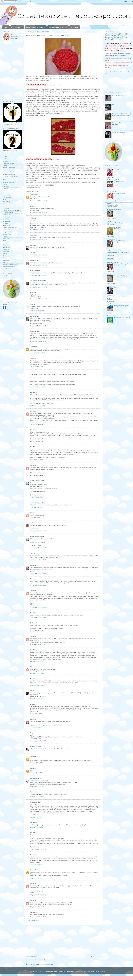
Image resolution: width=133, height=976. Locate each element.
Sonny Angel (6, 247)
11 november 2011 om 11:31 (38, 560)
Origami (5, 223)
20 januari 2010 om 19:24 (37, 353)
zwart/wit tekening (8, 268)
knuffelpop (6, 208)
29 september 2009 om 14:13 (38, 299)
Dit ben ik (6, 180)
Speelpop (6, 249)
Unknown (33, 194)
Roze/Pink (116, 228)
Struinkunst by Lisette (37, 280)
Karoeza (32, 235)
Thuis (4, 258)
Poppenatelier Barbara (114, 209)
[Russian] (120, 35)
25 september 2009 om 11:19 (38, 229)
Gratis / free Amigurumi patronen (35, 27)
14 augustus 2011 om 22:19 (38, 531)
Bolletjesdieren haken (119, 193)
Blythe (5, 169)
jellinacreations (34, 778)
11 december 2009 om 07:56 (38, 341)
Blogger (103, 971)
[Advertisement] (63, 940)
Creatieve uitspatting (9, 174)
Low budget (6, 216)
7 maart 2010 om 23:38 (36, 366)
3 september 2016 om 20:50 (38, 895)
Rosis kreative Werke (113, 180)
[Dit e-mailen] (46, 185)
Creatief (109, 168)
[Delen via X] (49, 185)
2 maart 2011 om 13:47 (36, 424)
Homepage (64, 956)
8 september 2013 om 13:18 (38, 786)
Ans (31, 690)
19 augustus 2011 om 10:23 (38, 548)
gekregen (6, 186)
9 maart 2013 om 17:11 (36, 763)
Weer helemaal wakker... (120, 276)
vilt (4, 262)
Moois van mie (34, 746)
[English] (108, 34)
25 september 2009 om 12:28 (38, 239)
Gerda (32, 870)
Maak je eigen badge (7, 309)
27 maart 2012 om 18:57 (37, 698)
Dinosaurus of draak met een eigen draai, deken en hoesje (121, 306)
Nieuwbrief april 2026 (112, 205)
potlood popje (7, 234)
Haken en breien (35, 187)
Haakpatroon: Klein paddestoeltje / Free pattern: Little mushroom (122, 114)
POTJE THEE (111, 286)
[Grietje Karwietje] (4, 308)
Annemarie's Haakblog (114, 191)
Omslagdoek (6, 221)
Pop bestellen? (74, 27)
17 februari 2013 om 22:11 (37, 751)
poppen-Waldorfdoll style (10, 227)
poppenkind (6, 229)
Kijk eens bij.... (7, 201)
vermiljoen (33, 260)
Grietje (32, 411)
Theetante (6, 256)
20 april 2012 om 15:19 (36, 727)
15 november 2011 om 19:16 (38, 573)
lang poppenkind (8, 212)
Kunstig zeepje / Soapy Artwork (12, 210)
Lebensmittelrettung (119, 181)
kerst (4, 199)
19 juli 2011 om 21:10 (36, 517)
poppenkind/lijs (7, 232)
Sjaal (4, 240)
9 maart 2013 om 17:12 (36, 773)
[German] (121, 34)
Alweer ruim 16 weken (118, 132)
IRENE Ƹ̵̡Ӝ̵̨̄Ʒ (33, 316)
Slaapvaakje (6, 245)
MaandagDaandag (112, 262)
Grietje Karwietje (6, 304)
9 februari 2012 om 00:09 (37, 661)
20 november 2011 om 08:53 (38, 607)
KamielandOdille (112, 316)
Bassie (5, 165)
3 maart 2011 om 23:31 (36, 441)
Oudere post (96, 956)
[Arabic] (108, 39)
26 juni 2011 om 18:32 (36, 497)
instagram (109, 299)
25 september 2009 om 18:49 (38, 255)
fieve (108, 298)
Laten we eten (7, 214)
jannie (32, 206)
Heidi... (32, 523)
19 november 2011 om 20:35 (38, 585)
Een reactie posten (33, 920)
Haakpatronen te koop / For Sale (58, 27)
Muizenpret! (117, 211)
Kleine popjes (7, 206)
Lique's (109, 304)
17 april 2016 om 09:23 (36, 864)
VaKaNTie (116, 287)
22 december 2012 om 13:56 (38, 741)
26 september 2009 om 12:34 (38, 275)
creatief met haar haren (10, 172)
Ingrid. (32, 292)
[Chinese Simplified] (117, 39)
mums (32, 565)
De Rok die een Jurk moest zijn (122, 317)
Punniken (6, 236)
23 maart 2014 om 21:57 (37, 796)
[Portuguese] (109, 37)
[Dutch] (113, 35)
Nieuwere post (31, 956)
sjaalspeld (6, 242)
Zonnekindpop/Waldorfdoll (10, 264)
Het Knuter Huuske (36, 480)
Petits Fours (6, 225)
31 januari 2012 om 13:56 (37, 644)
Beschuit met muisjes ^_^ (119, 95)
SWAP (5, 253)
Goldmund (83, 971)
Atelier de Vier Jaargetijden (115, 251)
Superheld (6, 251)
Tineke (32, 218)
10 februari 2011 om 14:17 (37, 387)
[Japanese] (118, 37)
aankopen (6, 159)
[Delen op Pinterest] (53, 185)
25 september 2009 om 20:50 (38, 265)
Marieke (32, 756)
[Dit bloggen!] (47, 185)
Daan (31, 304)
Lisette (109, 221)
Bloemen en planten (9, 167)
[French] (115, 34)
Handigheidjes (7, 195)
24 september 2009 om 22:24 (38, 212)
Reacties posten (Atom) (41, 960)
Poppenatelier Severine (114, 227)
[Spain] (128, 34)
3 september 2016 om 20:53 (38, 907)
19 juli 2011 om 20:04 (36, 507)
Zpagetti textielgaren (9, 266)
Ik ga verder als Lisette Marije (114, 223)
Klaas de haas (7, 203)
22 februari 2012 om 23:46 (37, 685)
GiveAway (6, 188)
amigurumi (6, 161)
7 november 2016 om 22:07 (38, 917)
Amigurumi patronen (9, 163)
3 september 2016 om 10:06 (38, 878)
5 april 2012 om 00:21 (36, 714)
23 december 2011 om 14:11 (38, 617)
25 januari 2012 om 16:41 (37, 631)
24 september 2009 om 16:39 (38, 201)
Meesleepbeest (7, 219)
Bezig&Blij (110, 274)
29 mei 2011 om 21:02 (36, 475)
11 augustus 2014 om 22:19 (38, 849)
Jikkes (32, 245)
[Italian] (108, 35)
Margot (32, 719)
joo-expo (109, 203)
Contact (6, 27)
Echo (113, 104)
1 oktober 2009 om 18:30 (37, 310)
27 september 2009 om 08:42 (38, 287)
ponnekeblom (111, 239)
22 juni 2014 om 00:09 (36, 827)
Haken (5, 190)
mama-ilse (110, 258)
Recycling (6, 238)
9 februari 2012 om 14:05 (37, 673)
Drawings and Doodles (9, 182)
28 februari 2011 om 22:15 (37, 405)
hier (72, 76)
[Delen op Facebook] (51, 185)
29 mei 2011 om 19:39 (36, 460)
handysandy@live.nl (36, 502)
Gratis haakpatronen (17, 27)
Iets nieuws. (117, 169)
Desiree (32, 623)
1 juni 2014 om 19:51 (36, 817)
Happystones (7, 197)
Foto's (5, 184)
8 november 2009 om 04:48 (38, 326)
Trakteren (6, 260)
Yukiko (32, 372)
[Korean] (125, 37)
